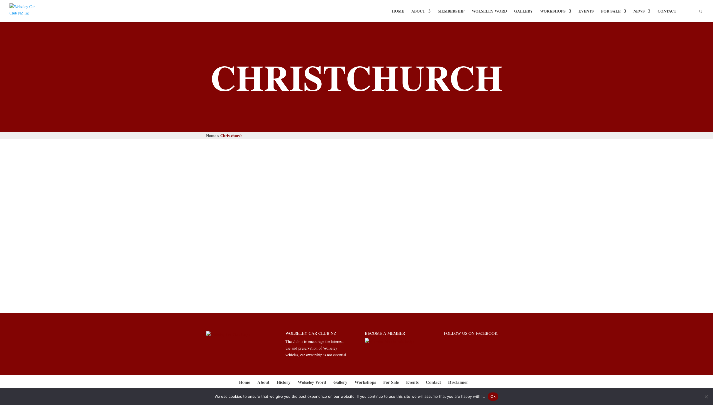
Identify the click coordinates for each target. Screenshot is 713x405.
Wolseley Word (489, 11)
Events (586, 11)
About (418, 11)
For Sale (611, 11)
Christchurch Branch (252, 254)
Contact (667, 11)
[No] (706, 396)
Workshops (553, 11)
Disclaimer (458, 382)
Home (398, 11)
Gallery (523, 11)
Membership (451, 11)
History (283, 382)
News (639, 11)
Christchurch (221, 265)
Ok (492, 396)
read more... (221, 273)
